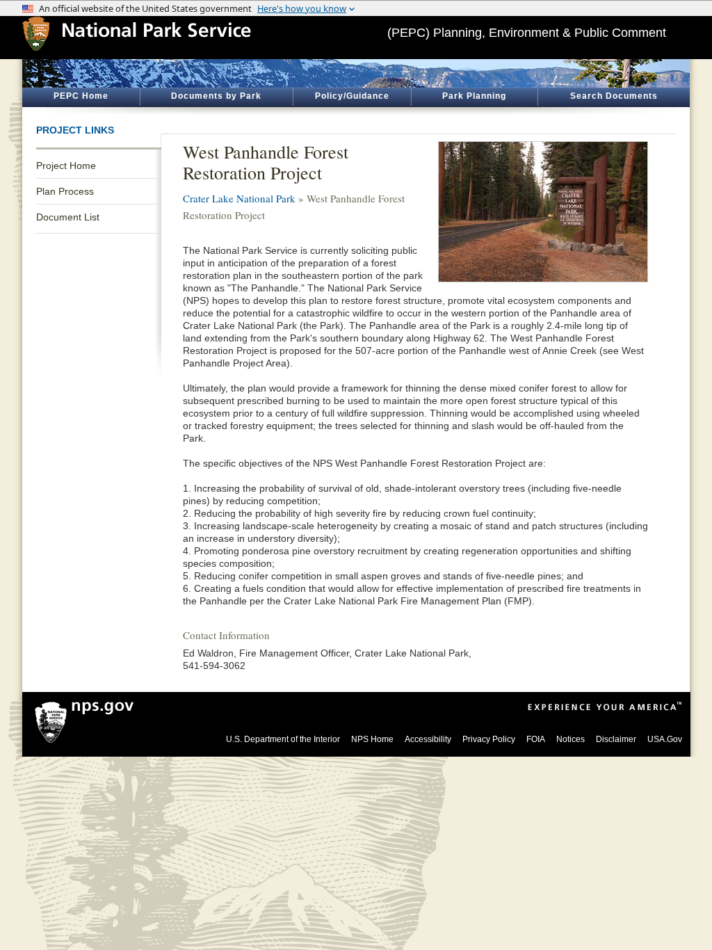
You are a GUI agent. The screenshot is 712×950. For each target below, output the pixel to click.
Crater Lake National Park (239, 198)
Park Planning (474, 96)
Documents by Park (216, 96)
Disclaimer (616, 739)
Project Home (66, 165)
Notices (570, 739)
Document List (67, 217)
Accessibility (428, 739)
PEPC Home (81, 96)
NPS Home (372, 739)
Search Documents (614, 96)
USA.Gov (664, 739)
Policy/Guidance (352, 96)
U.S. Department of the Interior (283, 739)
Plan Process (65, 191)
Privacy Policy (488, 739)
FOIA (535, 739)
